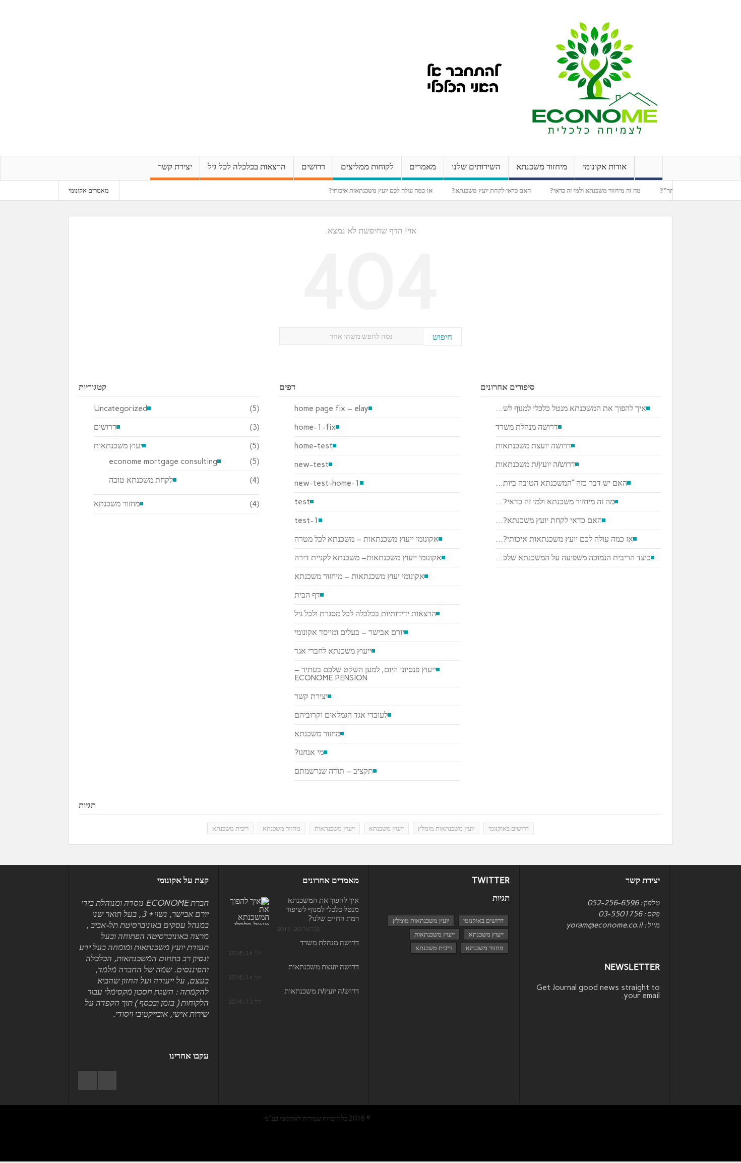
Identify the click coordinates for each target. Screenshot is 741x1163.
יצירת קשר (175, 166)
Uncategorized (120, 408)
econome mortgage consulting (163, 461)
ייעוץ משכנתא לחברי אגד (333, 651)
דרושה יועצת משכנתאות (533, 446)
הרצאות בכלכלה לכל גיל (247, 166)
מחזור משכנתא (117, 504)
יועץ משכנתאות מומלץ (446, 828)
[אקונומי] (595, 77)
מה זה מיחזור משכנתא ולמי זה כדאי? (617, 190)
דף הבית (307, 595)
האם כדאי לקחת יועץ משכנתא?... (549, 520)
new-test (311, 464)
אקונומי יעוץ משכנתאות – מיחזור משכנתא (359, 576)
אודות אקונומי (605, 166)
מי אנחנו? (309, 752)
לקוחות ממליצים (367, 166)
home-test (313, 446)
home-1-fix (315, 427)
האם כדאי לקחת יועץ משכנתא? (513, 190)
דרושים (313, 166)
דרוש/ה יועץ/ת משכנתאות (535, 464)
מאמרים (422, 166)
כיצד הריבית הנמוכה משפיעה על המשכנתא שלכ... (573, 558)
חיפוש (442, 337)
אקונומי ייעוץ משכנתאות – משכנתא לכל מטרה (366, 539)
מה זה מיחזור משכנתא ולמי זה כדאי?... (555, 502)
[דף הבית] (648, 168)
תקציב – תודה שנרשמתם (333, 771)
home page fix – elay (331, 408)
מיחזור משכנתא (541, 166)
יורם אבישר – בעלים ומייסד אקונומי (349, 632)
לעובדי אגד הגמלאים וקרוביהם (341, 715)
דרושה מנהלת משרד (527, 427)
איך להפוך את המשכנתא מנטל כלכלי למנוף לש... (571, 408)
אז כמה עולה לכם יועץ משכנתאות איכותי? (403, 190)
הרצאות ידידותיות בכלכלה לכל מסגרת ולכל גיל (365, 614)
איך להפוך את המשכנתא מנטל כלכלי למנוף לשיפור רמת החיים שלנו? (322, 909)
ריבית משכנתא (230, 828)
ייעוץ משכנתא (386, 828)
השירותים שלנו (476, 166)
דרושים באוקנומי (508, 828)
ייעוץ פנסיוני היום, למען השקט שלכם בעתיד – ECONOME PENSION (365, 674)
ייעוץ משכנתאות (335, 828)
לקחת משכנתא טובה (141, 480)
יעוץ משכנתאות (118, 446)
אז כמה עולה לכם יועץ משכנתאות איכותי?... (564, 539)
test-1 (306, 520)
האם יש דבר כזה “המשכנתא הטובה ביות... (561, 483)
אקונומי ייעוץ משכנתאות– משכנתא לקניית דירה (368, 558)
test (302, 502)
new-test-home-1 (327, 483)
